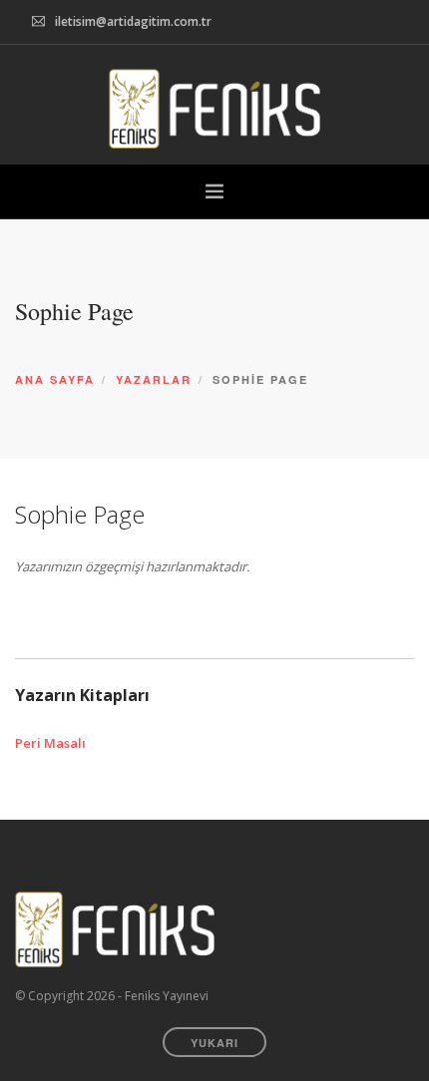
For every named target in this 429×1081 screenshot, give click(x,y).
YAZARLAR (154, 379)
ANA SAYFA (55, 379)
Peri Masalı (50, 743)
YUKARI (214, 1042)
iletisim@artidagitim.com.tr (133, 21)
